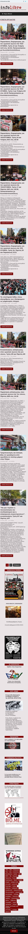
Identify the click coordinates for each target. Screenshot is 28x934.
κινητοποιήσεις (15, 898)
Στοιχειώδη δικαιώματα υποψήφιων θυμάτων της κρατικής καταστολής (13, 696)
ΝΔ (10, 876)
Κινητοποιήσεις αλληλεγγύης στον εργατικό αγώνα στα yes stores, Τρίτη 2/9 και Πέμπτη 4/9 (12, 352)
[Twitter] (25, 1)
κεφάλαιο (7, 898)
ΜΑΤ (20, 874)
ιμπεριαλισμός (19, 892)
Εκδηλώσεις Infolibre (14, 570)
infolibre (12, 52)
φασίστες (7, 911)
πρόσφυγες (8, 904)
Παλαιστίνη (8, 878)
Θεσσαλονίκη (8, 874)
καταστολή (15, 896)
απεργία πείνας (15, 882)
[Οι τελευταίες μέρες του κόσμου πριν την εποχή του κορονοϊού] (12, 797)
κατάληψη (16, 894)
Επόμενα (17, 565)
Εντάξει (14, 930)
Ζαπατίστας (16, 872)
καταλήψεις (8, 896)
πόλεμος (15, 904)
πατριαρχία (8, 902)
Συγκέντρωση (8, 880)
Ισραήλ (15, 874)
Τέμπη (15, 880)
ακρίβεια (20, 880)
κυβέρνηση (13, 900)
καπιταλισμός (8, 894)
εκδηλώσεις (15, 888)
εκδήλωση (7, 888)
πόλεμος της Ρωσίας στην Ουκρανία (11, 907)
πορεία (14, 902)
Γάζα (6, 872)
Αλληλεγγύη (16, 870)
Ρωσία (14, 878)
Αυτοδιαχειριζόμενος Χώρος (14, 621)
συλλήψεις (14, 909)
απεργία (7, 882)
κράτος (7, 900)
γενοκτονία (15, 884)
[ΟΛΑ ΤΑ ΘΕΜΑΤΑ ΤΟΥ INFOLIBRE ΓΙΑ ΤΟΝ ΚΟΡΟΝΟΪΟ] (12, 748)
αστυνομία (8, 884)
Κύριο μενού (8, 13)
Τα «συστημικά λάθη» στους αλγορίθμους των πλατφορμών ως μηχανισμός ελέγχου (12, 299)
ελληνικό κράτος (18, 890)
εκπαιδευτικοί (8, 890)
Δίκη (10, 872)
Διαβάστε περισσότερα (12, 729)
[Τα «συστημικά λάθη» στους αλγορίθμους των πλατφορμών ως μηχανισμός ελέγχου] (13, 287)
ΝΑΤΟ (6, 876)
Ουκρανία (15, 876)
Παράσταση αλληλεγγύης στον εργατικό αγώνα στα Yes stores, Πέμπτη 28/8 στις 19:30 (12, 394)
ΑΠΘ (10, 870)
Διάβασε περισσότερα (7, 63)
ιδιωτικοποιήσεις (9, 892)
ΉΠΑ (6, 870)
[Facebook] (23, 1)
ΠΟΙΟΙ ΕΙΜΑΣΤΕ (10, 603)
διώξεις (14, 886)
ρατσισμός (8, 909)
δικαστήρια (8, 886)
